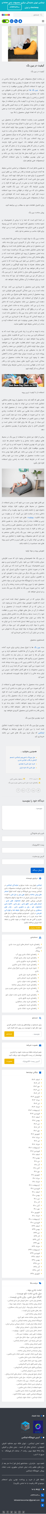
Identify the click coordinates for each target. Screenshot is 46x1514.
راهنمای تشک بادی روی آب (26, 954)
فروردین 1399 (35, 1253)
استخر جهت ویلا (15, 1303)
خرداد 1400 (36, 1215)
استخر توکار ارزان (36, 1327)
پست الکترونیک (38, 844)
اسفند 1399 (36, 1226)
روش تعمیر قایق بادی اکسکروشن (30, 1364)
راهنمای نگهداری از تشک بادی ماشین (28, 1390)
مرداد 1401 (36, 1178)
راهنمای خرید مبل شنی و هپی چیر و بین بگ (23, 782)
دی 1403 (36, 1089)
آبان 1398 (36, 1270)
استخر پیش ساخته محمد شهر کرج (30, 1317)
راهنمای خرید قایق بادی (28, 998)
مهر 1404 (36, 1086)
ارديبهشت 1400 (34, 1219)
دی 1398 (36, 1263)
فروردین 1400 (35, 1222)
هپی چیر (21, 894)
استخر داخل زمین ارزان (33, 1330)
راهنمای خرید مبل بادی (28, 974)
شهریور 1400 (35, 1212)
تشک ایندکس (37, 1397)
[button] (20, 21)
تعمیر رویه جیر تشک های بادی (31, 1360)
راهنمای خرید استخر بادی (27, 977)
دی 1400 (37, 1198)
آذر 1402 (37, 1127)
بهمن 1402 (36, 1120)
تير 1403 (37, 1103)
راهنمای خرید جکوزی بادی (27, 961)
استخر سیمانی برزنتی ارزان (15, 1324)
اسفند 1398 (35, 1256)
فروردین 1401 (35, 1188)
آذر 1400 (37, 1202)
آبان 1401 (36, 1168)
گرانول (22, 1330)
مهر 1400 (37, 1208)
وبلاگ (37, 951)
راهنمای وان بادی (35, 1300)
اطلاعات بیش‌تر (35, 927)
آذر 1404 (37, 1083)
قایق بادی (25, 903)
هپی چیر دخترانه (35, 1380)
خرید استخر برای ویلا (34, 1307)
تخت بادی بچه (34, 1290)
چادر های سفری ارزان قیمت (32, 1310)
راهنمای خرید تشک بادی (27, 1008)
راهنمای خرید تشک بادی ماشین (24, 964)
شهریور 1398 (35, 1273)
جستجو (9, 1033)
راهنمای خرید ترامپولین (28, 1004)
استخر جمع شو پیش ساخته (32, 1374)
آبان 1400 (36, 1205)
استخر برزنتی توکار (22, 1327)
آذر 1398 (36, 1266)
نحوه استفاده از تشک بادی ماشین (30, 1387)
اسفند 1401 (36, 1154)
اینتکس (41, 732)
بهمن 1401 (36, 1157)
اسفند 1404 (36, 1079)
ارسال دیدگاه (37, 870)
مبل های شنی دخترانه (34, 1377)
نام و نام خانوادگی (37, 833)
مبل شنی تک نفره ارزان (28, 767)
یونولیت (30, 517)
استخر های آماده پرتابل (13, 1374)
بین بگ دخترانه (22, 1380)
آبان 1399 (36, 1239)
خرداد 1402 (36, 1144)
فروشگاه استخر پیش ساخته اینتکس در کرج (27, 1320)
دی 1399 (36, 1232)
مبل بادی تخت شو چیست (29, 1293)
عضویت (9, 1061)
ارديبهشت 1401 (34, 1185)
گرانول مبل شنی (36, 1337)
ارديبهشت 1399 (34, 1249)
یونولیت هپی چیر (35, 1334)
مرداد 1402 (36, 1137)
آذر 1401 (37, 1164)
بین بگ (37, 647)
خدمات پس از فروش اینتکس (31, 1370)
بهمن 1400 (36, 1195)
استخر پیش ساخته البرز (33, 1314)
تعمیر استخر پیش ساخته (33, 1344)
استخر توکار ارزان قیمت (33, 1324)
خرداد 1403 (36, 1106)
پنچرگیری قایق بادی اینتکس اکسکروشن (28, 1367)
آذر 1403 (37, 1093)
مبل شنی (13, 894)
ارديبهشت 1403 (34, 1110)
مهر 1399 (36, 1242)
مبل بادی (17, 903)
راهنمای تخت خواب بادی (27, 981)
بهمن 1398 (36, 1260)
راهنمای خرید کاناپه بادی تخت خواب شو (21, 994)
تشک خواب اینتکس (23, 1397)
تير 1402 (37, 1140)
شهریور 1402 (35, 1134)
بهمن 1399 (36, 1229)
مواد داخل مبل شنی (22, 1337)
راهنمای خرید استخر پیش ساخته (24, 984)
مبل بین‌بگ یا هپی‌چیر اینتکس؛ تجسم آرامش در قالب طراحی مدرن (23, 758)
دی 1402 (37, 1123)
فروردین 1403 (35, 1113)
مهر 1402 (37, 1130)
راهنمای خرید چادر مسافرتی (26, 1001)
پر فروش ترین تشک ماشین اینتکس (29, 1384)
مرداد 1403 (36, 1100)
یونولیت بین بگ (22, 1334)
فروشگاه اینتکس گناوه (34, 1394)
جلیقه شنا (16, 910)
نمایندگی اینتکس (12, 885)
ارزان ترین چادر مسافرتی (16, 1307)
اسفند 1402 (36, 1117)
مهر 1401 (37, 1171)
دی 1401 (37, 1161)
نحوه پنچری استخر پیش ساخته (31, 1347)
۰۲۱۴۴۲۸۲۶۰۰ (15, 7)
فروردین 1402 (35, 1151)
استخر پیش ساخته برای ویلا (32, 1303)
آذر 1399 (37, 1236)
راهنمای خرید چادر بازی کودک (25, 957)
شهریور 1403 (35, 1096)
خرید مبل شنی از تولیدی (27, 764)
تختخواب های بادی (13, 900)
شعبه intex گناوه (19, 1394)
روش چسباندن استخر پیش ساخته (30, 1350)
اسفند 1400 (36, 1191)
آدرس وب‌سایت (38, 856)
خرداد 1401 (36, 1181)
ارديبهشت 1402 (34, 1147)
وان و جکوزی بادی (21, 907)
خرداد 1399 (36, 1246)
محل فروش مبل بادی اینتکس (18, 1300)
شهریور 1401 (35, 1174)
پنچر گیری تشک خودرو (33, 1354)
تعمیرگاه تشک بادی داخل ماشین (30, 1357)
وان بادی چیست (17, 1297)
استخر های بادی (36, 903)
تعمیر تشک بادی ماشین (15, 1354)
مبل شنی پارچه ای (35, 1340)
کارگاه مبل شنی (34, 1297)
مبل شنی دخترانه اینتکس (16, 1377)
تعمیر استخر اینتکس (20, 1340)
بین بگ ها (33, 90)
